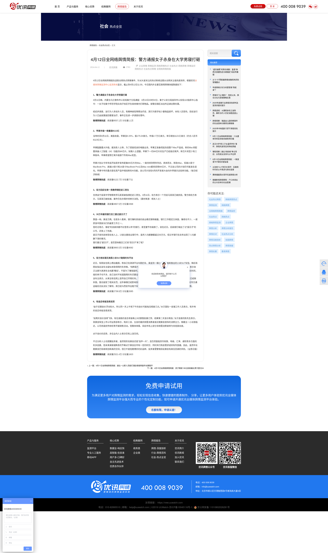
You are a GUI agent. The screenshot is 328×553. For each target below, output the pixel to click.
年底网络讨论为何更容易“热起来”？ (225, 88)
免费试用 (258, 6)
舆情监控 (191, 66)
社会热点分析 (227, 234)
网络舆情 (182, 66)
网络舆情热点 (163, 66)
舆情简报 (229, 246)
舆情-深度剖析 (158, 448)
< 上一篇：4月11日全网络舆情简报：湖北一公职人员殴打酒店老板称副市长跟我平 (120, 365)
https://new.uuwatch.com (170, 502)
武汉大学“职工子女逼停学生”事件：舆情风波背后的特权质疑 (225, 145)
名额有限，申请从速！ (164, 410)
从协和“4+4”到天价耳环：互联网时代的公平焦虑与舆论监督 (225, 168)
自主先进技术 (117, 461)
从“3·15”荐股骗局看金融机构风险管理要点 (226, 80)
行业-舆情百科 (158, 452)
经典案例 (106, 6)
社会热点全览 (104, 45)
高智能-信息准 (117, 452)
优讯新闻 (179, 452)
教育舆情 (225, 251)
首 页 (57, 6)
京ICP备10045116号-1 (180, 507)
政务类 (136, 448)
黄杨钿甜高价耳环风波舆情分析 (225, 174)
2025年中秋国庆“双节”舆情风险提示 (225, 129)
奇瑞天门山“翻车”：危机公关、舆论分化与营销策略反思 (226, 96)
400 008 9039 (293, 6)
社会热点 (174, 66)
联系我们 (179, 461)
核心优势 (89, 6)
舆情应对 (213, 234)
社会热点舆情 (150, 69)
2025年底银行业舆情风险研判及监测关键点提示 (225, 104)
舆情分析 (213, 228)
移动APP (91, 457)
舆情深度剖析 (215, 240)
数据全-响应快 (117, 448)
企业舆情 (143, 66)
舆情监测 (152, 66)
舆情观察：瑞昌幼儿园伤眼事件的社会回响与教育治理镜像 (225, 122)
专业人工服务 (94, 452)
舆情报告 (122, 6)
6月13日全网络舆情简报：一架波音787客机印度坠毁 (226, 160)
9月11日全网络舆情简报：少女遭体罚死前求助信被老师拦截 (226, 137)
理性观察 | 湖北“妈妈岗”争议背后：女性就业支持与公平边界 (225, 152)
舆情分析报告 (227, 228)
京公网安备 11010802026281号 (213, 507)
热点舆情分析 (215, 246)
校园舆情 (229, 240)
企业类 (136, 452)
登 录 (272, 6)
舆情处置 (213, 251)
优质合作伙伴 (117, 466)
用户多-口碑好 (117, 457)
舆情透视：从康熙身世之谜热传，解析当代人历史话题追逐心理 (225, 113)
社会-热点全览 (158, 457)
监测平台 (91, 448)
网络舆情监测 (215, 222)
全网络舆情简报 (164, 69)
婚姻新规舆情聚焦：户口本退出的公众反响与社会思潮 (225, 181)
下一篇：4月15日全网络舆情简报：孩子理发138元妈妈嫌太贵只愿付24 (175, 368)
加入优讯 (179, 457)
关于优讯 (138, 6)
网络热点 (139, 69)
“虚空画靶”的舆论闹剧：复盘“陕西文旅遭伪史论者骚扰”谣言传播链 (225, 72)
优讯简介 (179, 448)
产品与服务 (72, 6)
